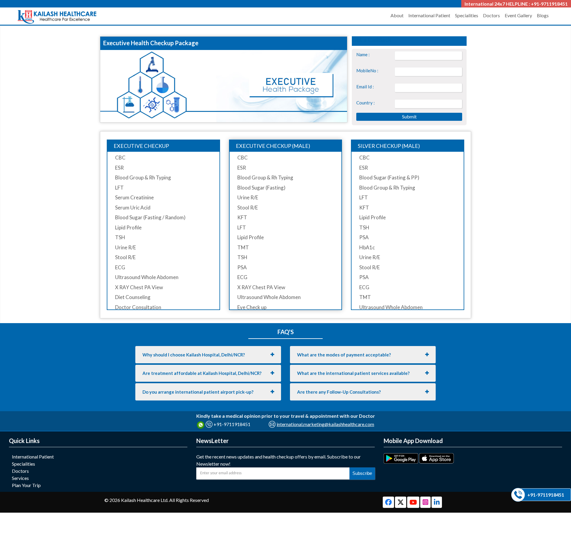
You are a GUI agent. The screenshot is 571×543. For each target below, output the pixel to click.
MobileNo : (367, 70)
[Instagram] (426, 503)
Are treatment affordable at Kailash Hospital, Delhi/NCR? (201, 373)
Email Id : (365, 86)
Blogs (543, 15)
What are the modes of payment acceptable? (344, 354)
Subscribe (362, 473)
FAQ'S (285, 331)
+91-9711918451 (232, 424)
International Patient (429, 15)
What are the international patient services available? (353, 373)
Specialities (466, 15)
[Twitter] (401, 503)
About (397, 15)
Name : (363, 54)
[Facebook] (389, 503)
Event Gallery (518, 15)
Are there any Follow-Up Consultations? (339, 392)
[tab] (208, 354)
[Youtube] (413, 503)
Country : (365, 102)
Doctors (491, 15)
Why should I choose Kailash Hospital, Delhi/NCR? (193, 354)
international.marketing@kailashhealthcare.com (325, 424)
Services (20, 478)
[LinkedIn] (437, 503)
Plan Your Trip (26, 485)
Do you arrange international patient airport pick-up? (197, 392)
